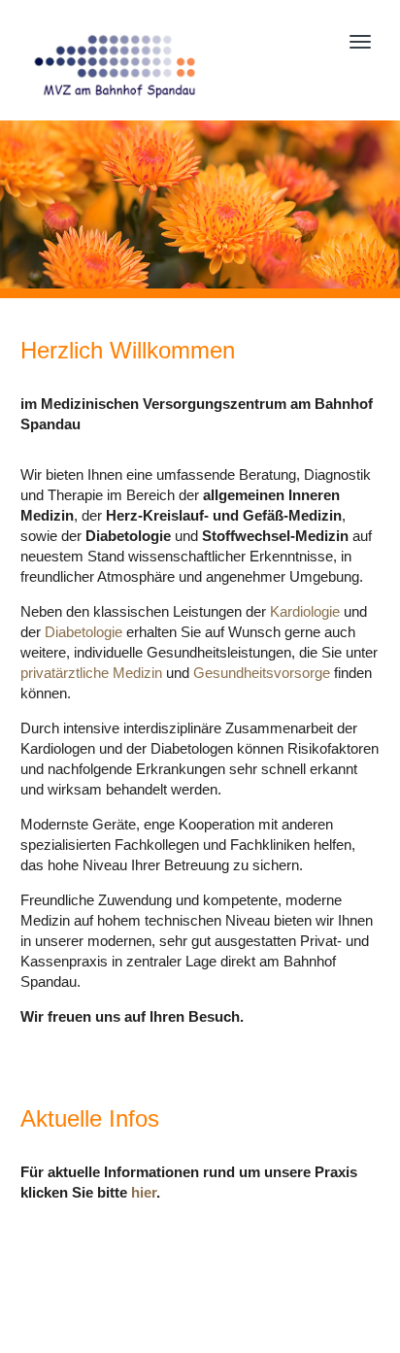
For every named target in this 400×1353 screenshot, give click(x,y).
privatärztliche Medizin (91, 672)
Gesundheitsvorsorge (261, 672)
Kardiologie (305, 611)
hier (143, 1192)
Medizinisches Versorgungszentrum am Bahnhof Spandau (155, 65)
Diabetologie (83, 632)
